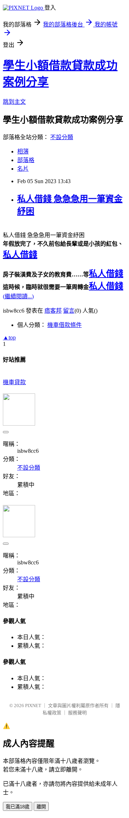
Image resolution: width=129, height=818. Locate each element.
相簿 (23, 151)
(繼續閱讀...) (18, 296)
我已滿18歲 (17, 806)
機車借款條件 (64, 325)
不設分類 (61, 137)
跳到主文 (14, 102)
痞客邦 (53, 311)
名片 (23, 169)
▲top (9, 337)
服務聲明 (77, 712)
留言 (69, 311)
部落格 (25, 160)
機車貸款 (14, 382)
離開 (41, 806)
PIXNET (33, 705)
